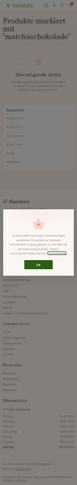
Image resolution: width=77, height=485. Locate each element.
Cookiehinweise (56, 253)
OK (38, 264)
